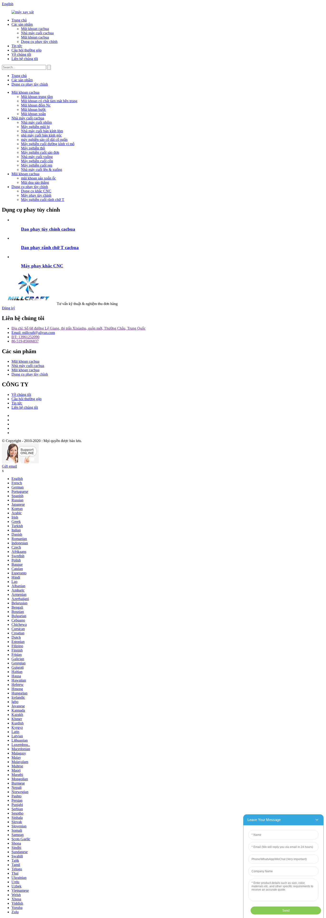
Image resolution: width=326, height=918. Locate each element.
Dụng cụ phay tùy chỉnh (39, 42)
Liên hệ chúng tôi (24, 59)
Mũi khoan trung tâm (37, 97)
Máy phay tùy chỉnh (36, 195)
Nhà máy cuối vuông (37, 157)
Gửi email (9, 466)
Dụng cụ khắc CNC (36, 191)
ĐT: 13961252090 (25, 337)
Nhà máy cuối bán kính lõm (42, 131)
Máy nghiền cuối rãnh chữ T (42, 200)
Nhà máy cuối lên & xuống (41, 170)
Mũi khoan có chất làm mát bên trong (49, 101)
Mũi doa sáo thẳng (35, 182)
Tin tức (16, 46)
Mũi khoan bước (33, 109)
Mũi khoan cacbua (35, 29)
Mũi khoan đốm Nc (36, 105)
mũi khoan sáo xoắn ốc (38, 178)
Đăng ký (8, 308)
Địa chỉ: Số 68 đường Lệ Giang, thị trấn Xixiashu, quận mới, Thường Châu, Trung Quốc (78, 328)
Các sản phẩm (22, 24)
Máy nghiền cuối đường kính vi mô (47, 144)
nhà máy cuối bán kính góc (41, 135)
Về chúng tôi (21, 54)
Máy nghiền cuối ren (36, 165)
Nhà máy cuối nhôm (36, 122)
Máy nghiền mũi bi (35, 127)
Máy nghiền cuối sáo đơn (40, 152)
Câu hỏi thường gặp (26, 50)
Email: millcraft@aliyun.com (33, 333)
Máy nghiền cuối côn (37, 161)
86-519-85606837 (25, 341)
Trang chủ (19, 20)
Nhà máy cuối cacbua (37, 33)
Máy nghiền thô (33, 148)
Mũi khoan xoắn (33, 114)
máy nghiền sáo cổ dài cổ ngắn (44, 140)
